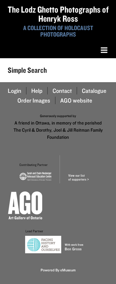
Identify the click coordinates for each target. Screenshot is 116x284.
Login (14, 90)
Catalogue (94, 90)
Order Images (33, 100)
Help (37, 90)
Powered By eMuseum (58, 270)
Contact (62, 90)
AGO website (76, 100)
